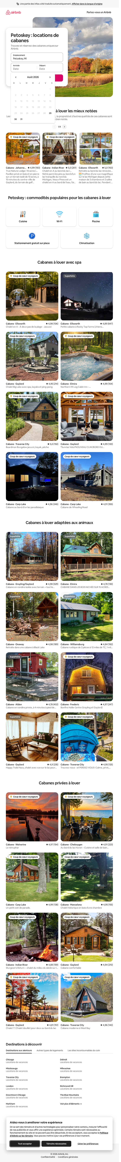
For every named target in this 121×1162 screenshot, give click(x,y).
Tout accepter (25, 1143)
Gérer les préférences (87, 1143)
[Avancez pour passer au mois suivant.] (50, 77)
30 (15, 119)
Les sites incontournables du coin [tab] (84, 1050)
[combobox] (37, 58)
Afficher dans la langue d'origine (87, 4)
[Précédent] (54, 126)
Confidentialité (48, 1157)
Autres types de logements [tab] (50, 1050)
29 (50, 113)
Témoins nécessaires (56, 1143)
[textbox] (24, 69)
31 (21, 119)
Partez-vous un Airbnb (99, 12)
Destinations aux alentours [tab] (19, 1050)
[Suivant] (64, 126)
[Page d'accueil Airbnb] (13, 12)
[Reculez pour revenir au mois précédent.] (16, 77)
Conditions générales (68, 1157)
